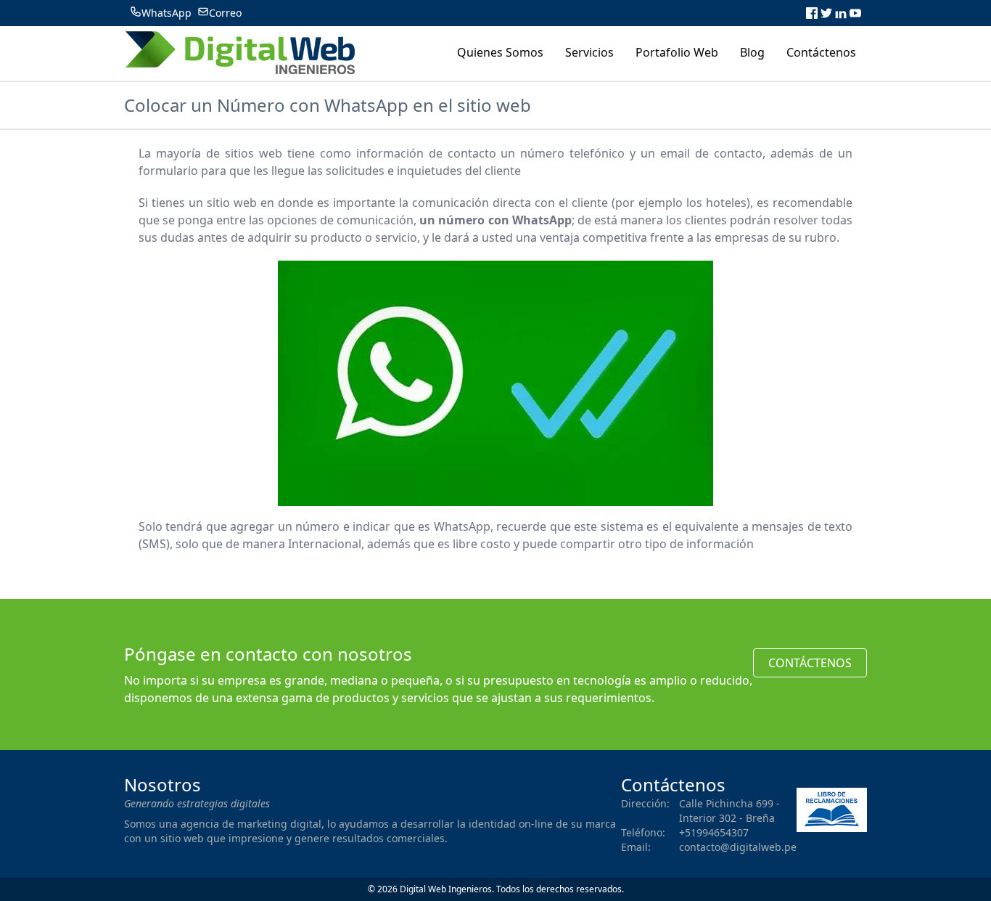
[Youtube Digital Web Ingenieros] (855, 13)
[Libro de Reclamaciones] (832, 810)
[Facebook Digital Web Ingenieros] (812, 13)
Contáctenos (810, 663)
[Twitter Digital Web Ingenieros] (826, 13)
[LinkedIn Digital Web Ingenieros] (841, 13)
